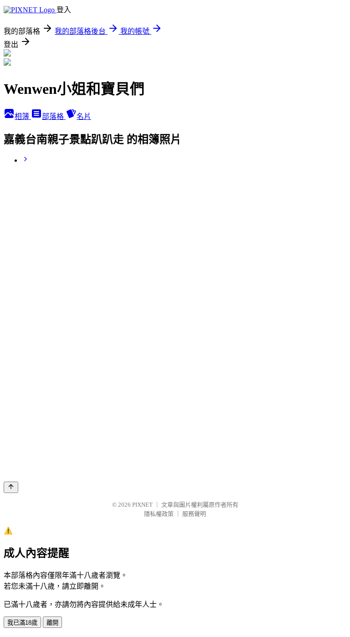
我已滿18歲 (22, 622)
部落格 (54, 116)
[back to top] (11, 487)
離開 (52, 622)
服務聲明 (194, 513)
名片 (84, 116)
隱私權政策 (159, 513)
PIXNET (142, 504)
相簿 (23, 116)
